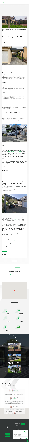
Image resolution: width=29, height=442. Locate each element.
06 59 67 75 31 (7, 429)
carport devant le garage (7, 237)
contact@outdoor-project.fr (7, 431)
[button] (18, 286)
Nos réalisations (18, 427)
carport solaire (15, 219)
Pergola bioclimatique (17, 423)
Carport (17, 425)
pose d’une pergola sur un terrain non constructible (14, 151)
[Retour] (3, 2)
